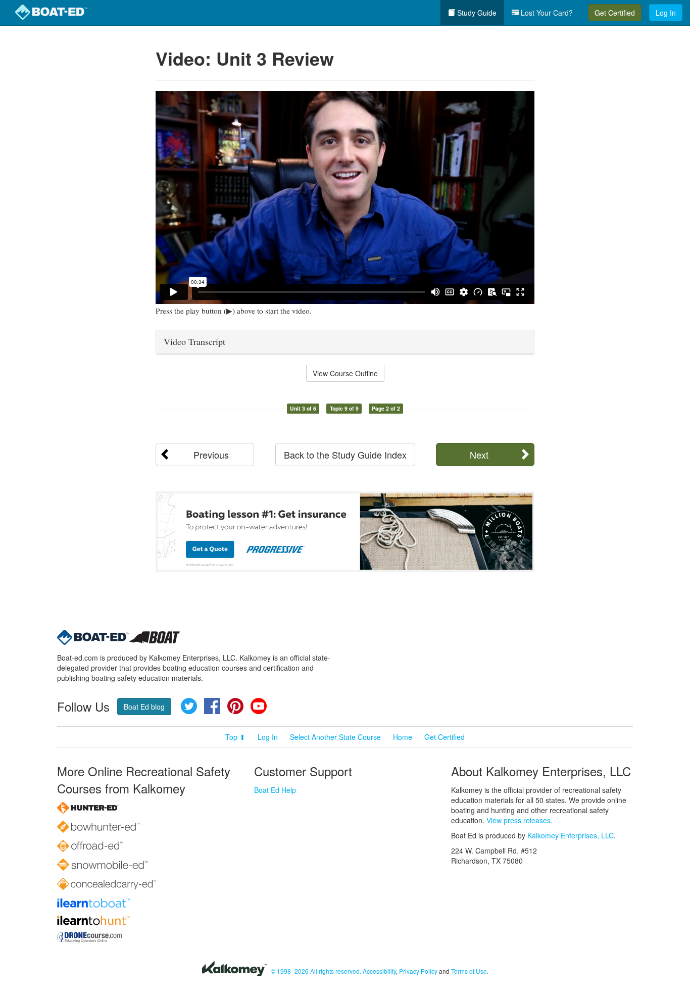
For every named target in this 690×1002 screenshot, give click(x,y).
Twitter (189, 706)
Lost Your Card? (546, 13)
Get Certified (615, 13)
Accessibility (379, 971)
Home (402, 737)
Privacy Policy (418, 971)
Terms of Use (469, 971)
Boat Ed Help (275, 790)
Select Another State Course (335, 737)
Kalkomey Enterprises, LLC (570, 835)
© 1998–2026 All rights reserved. (316, 971)
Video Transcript (194, 341)
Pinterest (235, 706)
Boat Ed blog (144, 707)
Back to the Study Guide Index (345, 454)
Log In (666, 13)
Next (479, 454)
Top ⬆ (235, 737)
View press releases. (519, 820)
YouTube (259, 706)
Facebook (212, 706)
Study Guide (476, 13)
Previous (211, 454)
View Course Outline (345, 373)
